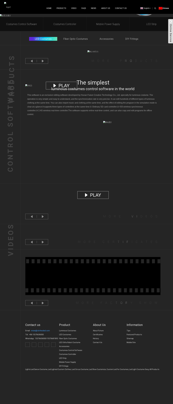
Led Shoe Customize (97, 369)
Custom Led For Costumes (117, 369)
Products (61, 8)
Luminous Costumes (67, 331)
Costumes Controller (64, 24)
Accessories (64, 346)
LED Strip (151, 24)
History (96, 338)
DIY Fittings (63, 366)
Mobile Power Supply (108, 24)
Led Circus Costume (80, 369)
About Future (98, 331)
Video (73, 8)
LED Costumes (65, 335)
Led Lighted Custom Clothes (59, 369)
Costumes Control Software (21, 24)
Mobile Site (131, 342)
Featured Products (134, 335)
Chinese (165, 8)
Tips (128, 331)
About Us (105, 8)
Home (49, 8)
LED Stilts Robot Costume (69, 342)
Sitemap (130, 338)
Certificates (98, 335)
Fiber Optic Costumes (68, 338)
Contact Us (121, 8)
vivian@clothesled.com (40, 331)
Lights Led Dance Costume (36, 369)
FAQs (83, 8)
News (93, 8)
